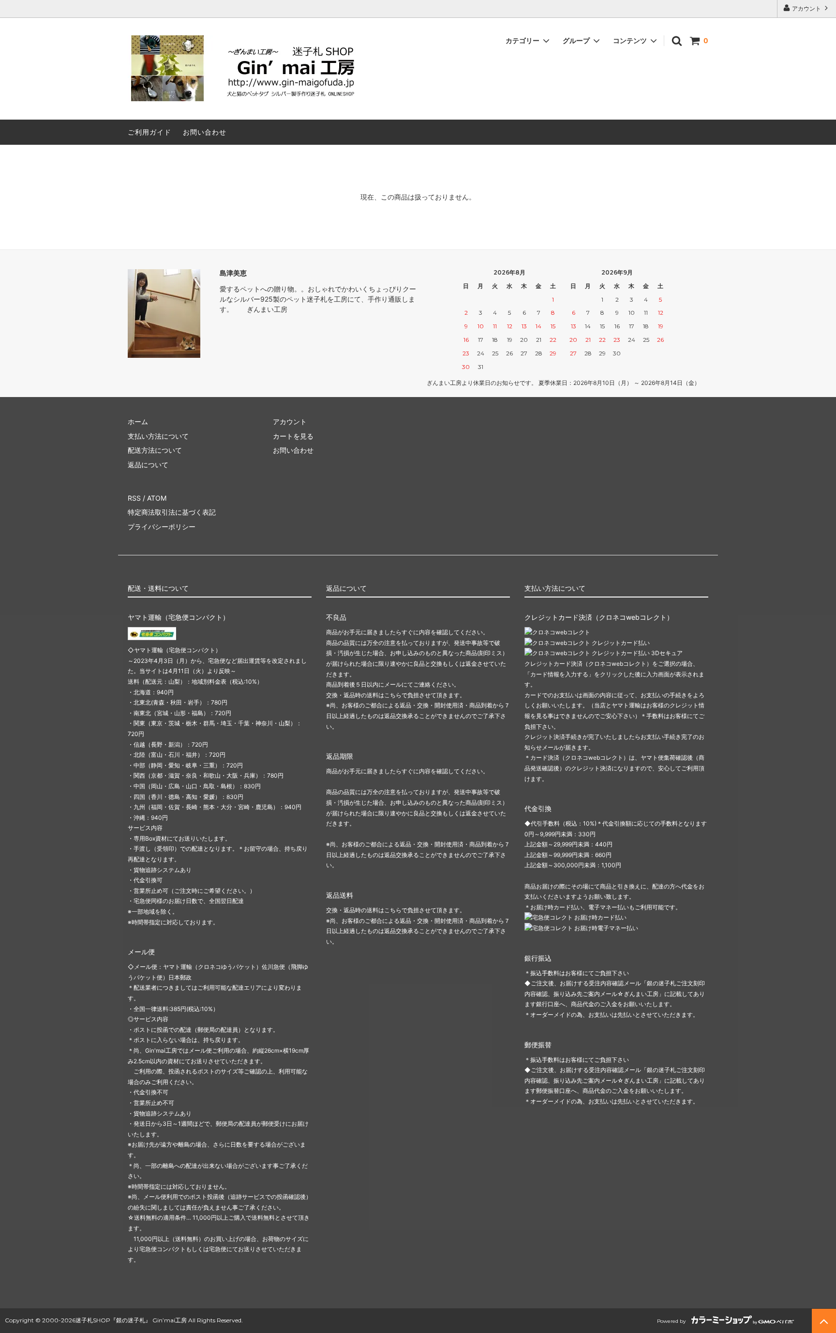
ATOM (156, 498)
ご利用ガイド (149, 132)
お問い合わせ (204, 132)
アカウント (806, 8)
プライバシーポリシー (161, 526)
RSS (134, 498)
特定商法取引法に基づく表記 (172, 512)
